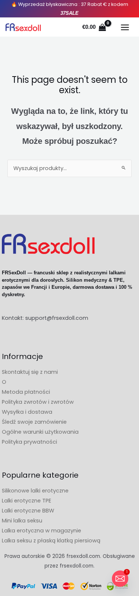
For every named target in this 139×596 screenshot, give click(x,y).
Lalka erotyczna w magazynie (41, 530)
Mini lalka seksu (22, 520)
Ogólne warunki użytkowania (40, 432)
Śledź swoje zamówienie (34, 422)
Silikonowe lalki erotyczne (35, 490)
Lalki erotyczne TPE (26, 500)
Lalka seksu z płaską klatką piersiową (51, 540)
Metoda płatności (26, 392)
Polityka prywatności (29, 442)
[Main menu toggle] (124, 27)
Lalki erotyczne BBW (28, 510)
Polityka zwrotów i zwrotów (38, 402)
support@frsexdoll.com (56, 318)
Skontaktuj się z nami (30, 372)
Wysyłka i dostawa (27, 412)
